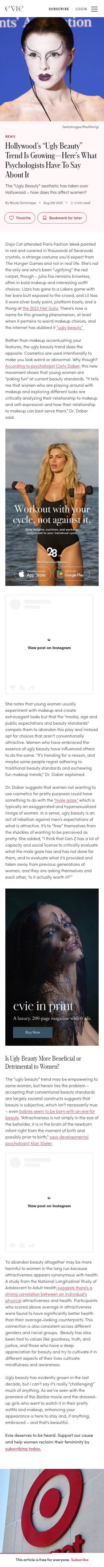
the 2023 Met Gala (40, 308)
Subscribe (80, 1559)
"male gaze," (66, 800)
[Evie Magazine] (14, 8)
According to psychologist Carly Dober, (43, 366)
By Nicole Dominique (20, 202)
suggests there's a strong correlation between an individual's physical (48, 1293)
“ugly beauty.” (70, 327)
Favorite (23, 217)
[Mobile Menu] (94, 8)
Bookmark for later (65, 217)
